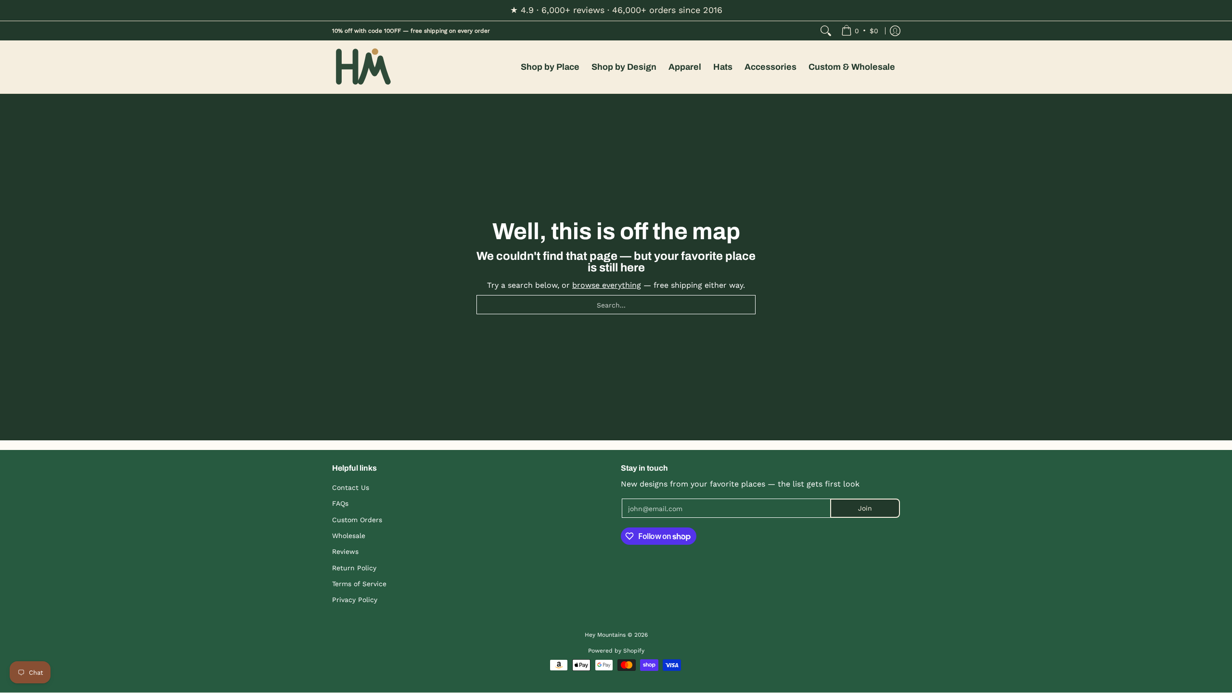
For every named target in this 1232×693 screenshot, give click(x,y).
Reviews (345, 551)
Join (865, 508)
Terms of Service (359, 584)
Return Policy (354, 568)
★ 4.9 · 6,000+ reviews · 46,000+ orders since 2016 (616, 10)
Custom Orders (357, 520)
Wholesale (348, 535)
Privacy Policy (354, 599)
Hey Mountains (363, 67)
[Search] (826, 30)
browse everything (606, 285)
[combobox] (616, 304)
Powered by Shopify (616, 650)
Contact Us (350, 487)
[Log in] (895, 30)
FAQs (340, 503)
